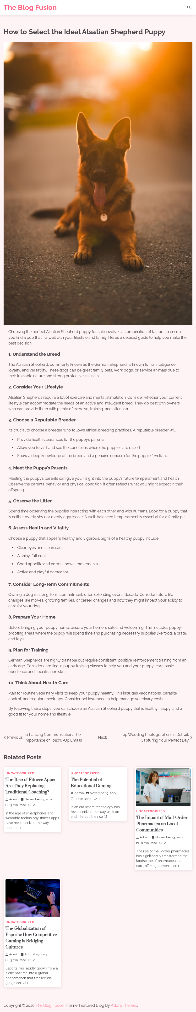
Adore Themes (124, 1005)
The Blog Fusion (30, 7)
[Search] (188, 7)
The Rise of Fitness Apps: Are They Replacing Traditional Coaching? (30, 786)
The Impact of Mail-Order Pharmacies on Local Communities (162, 824)
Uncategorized (19, 773)
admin (14, 799)
